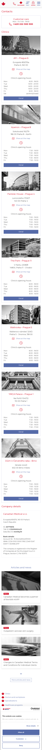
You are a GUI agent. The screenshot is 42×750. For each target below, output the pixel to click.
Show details (31, 726)
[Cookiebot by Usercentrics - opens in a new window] (31, 709)
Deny (21, 745)
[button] (27, 3)
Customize (20, 739)
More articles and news (21, 680)
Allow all (21, 732)
